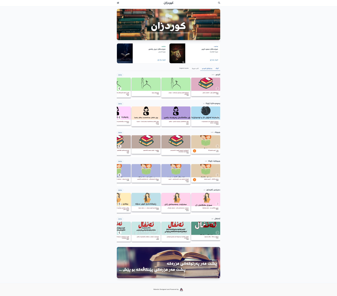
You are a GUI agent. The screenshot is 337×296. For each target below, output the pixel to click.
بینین (120, 75)
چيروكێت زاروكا (214, 161)
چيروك (217, 132)
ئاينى (218, 74)
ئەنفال (217, 218)
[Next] (120, 89)
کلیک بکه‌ (215, 60)
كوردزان (168, 3)
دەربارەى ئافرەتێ (213, 190)
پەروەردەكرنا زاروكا (213, 103)
